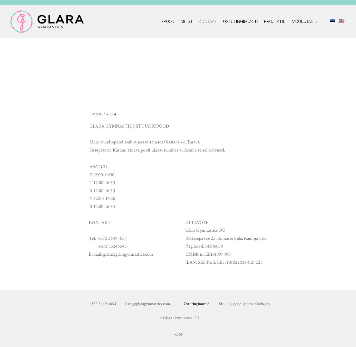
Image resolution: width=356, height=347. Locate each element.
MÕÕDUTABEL (305, 21)
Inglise (341, 21)
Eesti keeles (332, 21)
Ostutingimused (240, 21)
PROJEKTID (275, 21)
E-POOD (167, 21)
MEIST (187, 21)
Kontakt (208, 21)
